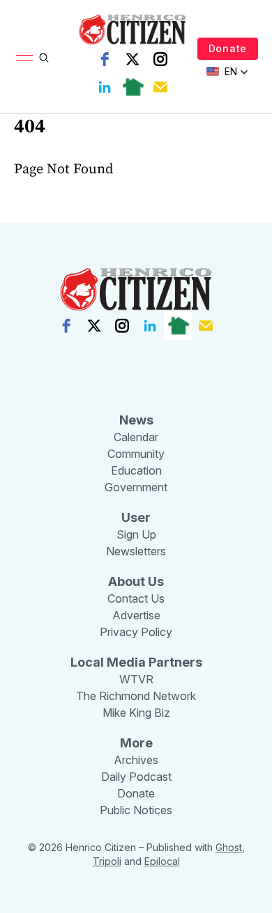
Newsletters (136, 551)
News (136, 420)
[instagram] (160, 59)
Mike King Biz (136, 713)
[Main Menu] (24, 57)
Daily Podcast (136, 777)
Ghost (229, 847)
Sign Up (136, 534)
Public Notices (136, 810)
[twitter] (132, 59)
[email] (160, 87)
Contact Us (136, 598)
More (136, 743)
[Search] (44, 57)
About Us (136, 581)
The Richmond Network (136, 696)
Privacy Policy (136, 632)
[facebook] (105, 59)
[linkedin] (105, 87)
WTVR (136, 679)
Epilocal (162, 861)
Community (136, 454)
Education (136, 470)
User (136, 517)
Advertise (136, 615)
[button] (227, 71)
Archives (136, 760)
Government (136, 487)
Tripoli (107, 861)
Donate (228, 48)
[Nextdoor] (132, 87)
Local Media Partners (136, 662)
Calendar (136, 437)
